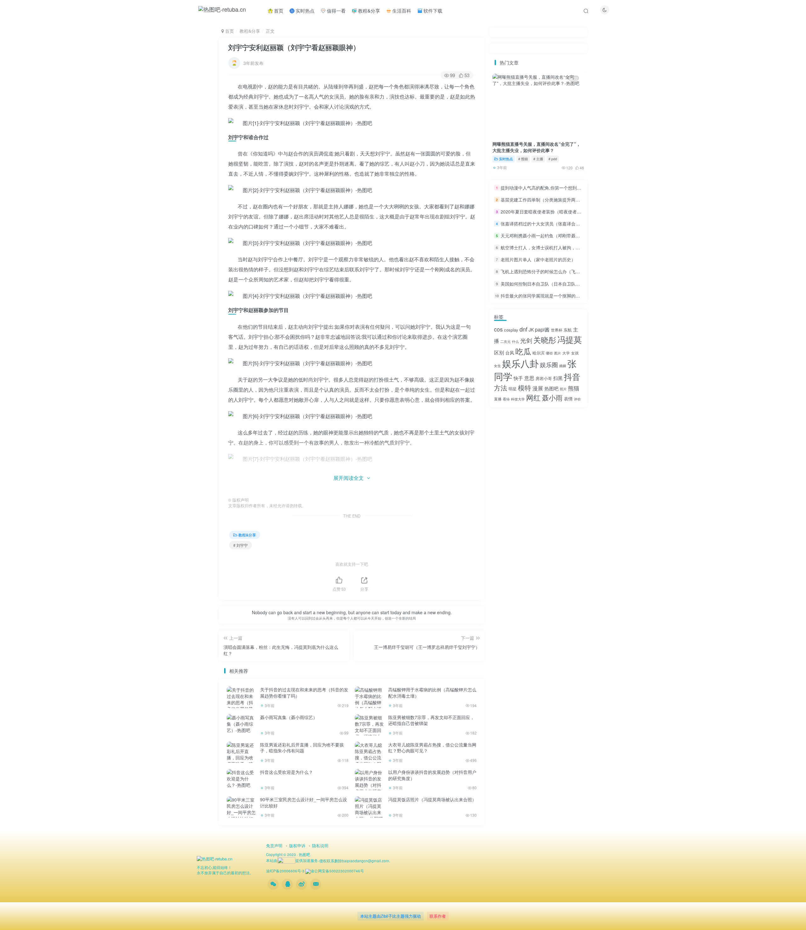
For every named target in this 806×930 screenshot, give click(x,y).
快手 (518, 378)
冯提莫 (569, 339)
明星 (512, 389)
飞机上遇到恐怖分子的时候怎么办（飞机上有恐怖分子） (556, 272)
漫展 (537, 388)
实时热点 (304, 10)
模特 (524, 387)
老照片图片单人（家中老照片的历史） (538, 259)
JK (531, 329)
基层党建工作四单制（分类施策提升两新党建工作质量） (556, 199)
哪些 (549, 353)
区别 (499, 352)
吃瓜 (523, 351)
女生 (497, 365)
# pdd (552, 158)
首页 (278, 10)
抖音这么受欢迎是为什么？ (286, 772)
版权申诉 (297, 845)
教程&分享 (368, 10)
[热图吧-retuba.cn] (214, 858)
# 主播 (538, 158)
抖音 (572, 376)
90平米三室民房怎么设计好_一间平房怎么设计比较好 (303, 802)
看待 (506, 399)
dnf (523, 329)
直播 (498, 398)
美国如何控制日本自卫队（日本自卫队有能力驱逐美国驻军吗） (562, 284)
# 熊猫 (523, 158)
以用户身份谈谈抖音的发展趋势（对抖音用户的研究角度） (432, 775)
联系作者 (437, 916)
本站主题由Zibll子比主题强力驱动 (390, 916)
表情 (568, 398)
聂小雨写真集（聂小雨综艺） (288, 717)
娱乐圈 (549, 364)
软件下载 (432, 10)
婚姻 (562, 365)
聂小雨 (552, 397)
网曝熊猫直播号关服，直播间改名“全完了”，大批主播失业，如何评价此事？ (536, 147)
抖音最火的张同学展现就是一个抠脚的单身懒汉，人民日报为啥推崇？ (569, 295)
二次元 (505, 341)
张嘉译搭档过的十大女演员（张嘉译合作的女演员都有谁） (558, 223)
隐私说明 (320, 845)
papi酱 (542, 329)
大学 (566, 352)
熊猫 (573, 388)
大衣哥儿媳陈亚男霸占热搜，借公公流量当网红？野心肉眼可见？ (432, 747)
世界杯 (556, 329)
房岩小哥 (544, 378)
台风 (509, 352)
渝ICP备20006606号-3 (285, 870)
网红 (533, 397)
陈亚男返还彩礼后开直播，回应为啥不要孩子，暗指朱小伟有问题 (302, 747)
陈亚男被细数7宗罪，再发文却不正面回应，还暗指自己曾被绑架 (431, 720)
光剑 (526, 340)
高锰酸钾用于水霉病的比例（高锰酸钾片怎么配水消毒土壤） (432, 692)
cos (498, 329)
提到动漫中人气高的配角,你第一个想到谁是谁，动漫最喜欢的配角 (565, 187)
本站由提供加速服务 (292, 860)
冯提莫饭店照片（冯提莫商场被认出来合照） (432, 799)
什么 (515, 341)
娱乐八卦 (520, 363)
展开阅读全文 (348, 477)
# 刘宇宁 (240, 545)
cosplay (511, 330)
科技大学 (518, 399)
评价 (577, 399)
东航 (568, 330)
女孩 (575, 352)
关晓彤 (544, 339)
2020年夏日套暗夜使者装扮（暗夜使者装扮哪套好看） (554, 211)
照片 (563, 389)
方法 (500, 387)
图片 (557, 353)
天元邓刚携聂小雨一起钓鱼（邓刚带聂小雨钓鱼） (549, 235)
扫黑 (558, 378)
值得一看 (336, 10)
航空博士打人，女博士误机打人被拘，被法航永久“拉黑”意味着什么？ (568, 247)
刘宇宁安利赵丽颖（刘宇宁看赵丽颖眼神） (294, 47)
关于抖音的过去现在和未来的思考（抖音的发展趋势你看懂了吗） (304, 692)
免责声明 (274, 845)
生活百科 (401, 10)
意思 (529, 378)
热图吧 (551, 388)
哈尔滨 (538, 353)
